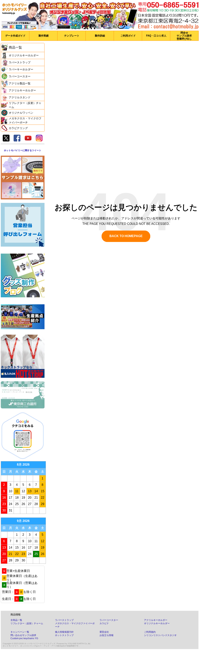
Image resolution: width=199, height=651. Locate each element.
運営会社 (104, 632)
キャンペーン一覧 (19, 632)
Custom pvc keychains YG (24, 638)
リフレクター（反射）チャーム (26, 623)
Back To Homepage (126, 236)
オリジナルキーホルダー (157, 623)
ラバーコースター (109, 620)
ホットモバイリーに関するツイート (22, 150)
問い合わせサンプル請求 (23, 635)
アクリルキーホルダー (155, 620)
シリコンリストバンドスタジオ (160, 635)
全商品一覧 (16, 620)
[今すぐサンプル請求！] (23, 177)
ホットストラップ (64, 635)
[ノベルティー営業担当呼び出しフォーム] (23, 224)
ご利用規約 (150, 632)
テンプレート (71, 35)
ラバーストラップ (64, 620)
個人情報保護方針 (64, 632)
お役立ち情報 (106, 635)
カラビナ (104, 623)
